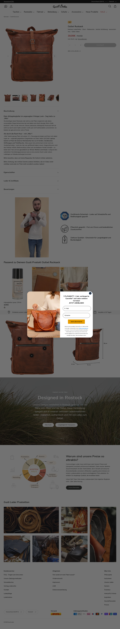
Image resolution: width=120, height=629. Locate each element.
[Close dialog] (90, 293)
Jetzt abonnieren (76, 322)
